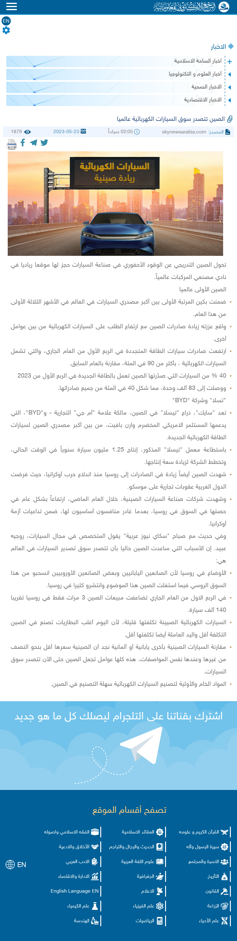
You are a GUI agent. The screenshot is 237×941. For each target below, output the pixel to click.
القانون (212, 891)
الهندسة (81, 921)
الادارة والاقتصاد (73, 877)
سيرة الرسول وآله (202, 847)
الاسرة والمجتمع (204, 862)
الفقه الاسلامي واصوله (66, 832)
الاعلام (147, 891)
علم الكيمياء (78, 906)
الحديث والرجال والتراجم (131, 847)
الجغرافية (145, 877)
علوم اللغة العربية (137, 862)
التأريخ (213, 877)
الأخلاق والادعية (74, 847)
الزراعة (213, 906)
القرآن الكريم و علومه (199, 832)
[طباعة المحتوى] (11, 144)
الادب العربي (77, 862)
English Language (70, 891)
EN (6, 21)
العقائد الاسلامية (138, 832)
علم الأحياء (209, 921)
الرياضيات (145, 921)
